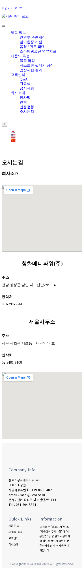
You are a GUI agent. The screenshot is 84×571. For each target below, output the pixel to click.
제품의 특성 (20, 56)
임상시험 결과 (31, 70)
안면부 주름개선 (33, 37)
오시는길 (27, 112)
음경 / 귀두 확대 (32, 46)
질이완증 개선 (31, 42)
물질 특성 (27, 61)
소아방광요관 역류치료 (38, 51)
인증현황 (27, 107)
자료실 (25, 83)
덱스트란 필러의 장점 (37, 65)
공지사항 (27, 88)
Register (7, 8)
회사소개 (18, 93)
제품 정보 (18, 32)
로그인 (18, 8)
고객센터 (18, 75)
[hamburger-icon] (3, 26)
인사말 (25, 97)
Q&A (24, 79)
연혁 (23, 102)
